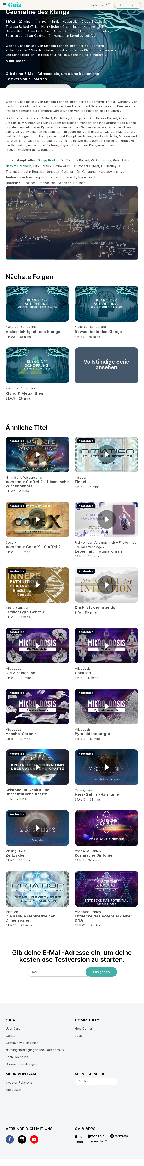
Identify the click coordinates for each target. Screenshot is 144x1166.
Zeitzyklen (16, 855)
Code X (11, 542)
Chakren (83, 673)
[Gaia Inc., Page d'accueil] (15, 4)
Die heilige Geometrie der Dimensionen (30, 918)
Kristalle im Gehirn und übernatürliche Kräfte (28, 792)
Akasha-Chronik (21, 733)
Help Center (83, 1028)
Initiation (81, 477)
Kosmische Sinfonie (93, 855)
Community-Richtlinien (22, 1043)
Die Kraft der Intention (96, 607)
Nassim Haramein (85, 26)
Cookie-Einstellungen (21, 1064)
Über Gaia (13, 1028)
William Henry (40, 26)
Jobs (78, 1036)
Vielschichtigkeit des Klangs (33, 331)
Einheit (81, 482)
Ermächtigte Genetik (25, 612)
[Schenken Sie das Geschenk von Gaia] (108, 5)
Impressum (13, 1089)
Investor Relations (19, 1082)
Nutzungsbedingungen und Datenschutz (35, 1050)
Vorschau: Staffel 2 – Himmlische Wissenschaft (37, 484)
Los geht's (101, 972)
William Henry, (102, 160)
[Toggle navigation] (4, 5)
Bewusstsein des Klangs (98, 331)
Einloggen (127, 5)
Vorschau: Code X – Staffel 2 (33, 547)
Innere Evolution (17, 608)
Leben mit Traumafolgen (98, 551)
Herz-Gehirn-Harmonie (97, 794)
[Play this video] (37, 454)
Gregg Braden (92, 21)
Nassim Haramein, (19, 166)
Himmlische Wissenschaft (25, 477)
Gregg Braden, (49, 160)
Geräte (11, 1036)
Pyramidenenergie (92, 733)
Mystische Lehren (88, 851)
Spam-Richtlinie (17, 1057)
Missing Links (84, 790)
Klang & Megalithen (24, 393)
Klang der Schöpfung (21, 327)
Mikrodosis (14, 668)
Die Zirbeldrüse (20, 673)
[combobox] (96, 1081)
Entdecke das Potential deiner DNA (103, 918)
